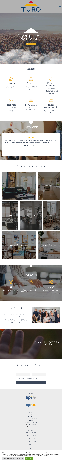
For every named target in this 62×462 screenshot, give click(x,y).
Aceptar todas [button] (29, 458)
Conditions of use (31, 438)
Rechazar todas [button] (19, 458)
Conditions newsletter (31, 432)
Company (31, 83)
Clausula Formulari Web (31, 435)
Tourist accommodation (51, 106)
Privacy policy (31, 444)
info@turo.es (32, 426)
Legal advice (31, 105)
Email (33, 371)
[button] (60, 6)
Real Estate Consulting (11, 106)
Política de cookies (31, 441)
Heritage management (51, 84)
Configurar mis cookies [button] (8, 458)
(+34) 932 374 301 (32, 424)
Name (17, 371)
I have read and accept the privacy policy (27, 378)
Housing (11, 83)
